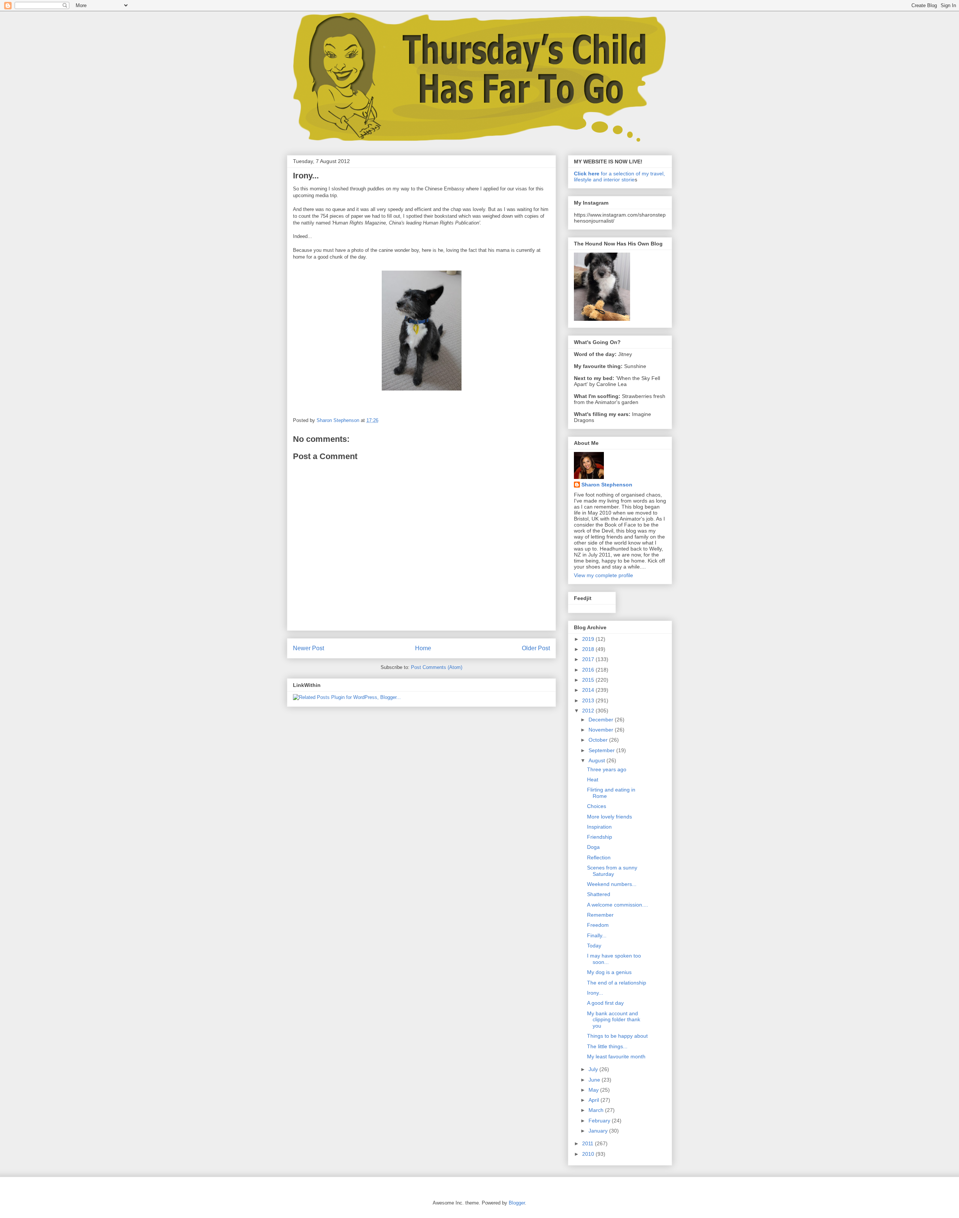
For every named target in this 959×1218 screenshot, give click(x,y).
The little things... (607, 1046)
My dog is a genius (609, 972)
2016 (589, 670)
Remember (600, 915)
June (595, 1080)
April (594, 1100)
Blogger (517, 1203)
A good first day (605, 1003)
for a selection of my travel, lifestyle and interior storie (619, 177)
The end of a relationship (616, 983)
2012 (589, 711)
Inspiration (599, 827)
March (597, 1110)
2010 (589, 1154)
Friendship (599, 837)
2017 (589, 659)
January (599, 1131)
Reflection (599, 857)
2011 (588, 1143)
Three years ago (606, 769)
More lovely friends (609, 817)
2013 (589, 700)
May (594, 1090)
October (599, 740)
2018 (589, 649)
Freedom (598, 925)
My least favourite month (616, 1056)
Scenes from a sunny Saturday (612, 871)
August (597, 760)
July (594, 1069)
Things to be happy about (617, 1036)
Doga (593, 847)
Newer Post (308, 648)
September (602, 750)
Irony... (595, 993)
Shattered (598, 894)
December (602, 720)
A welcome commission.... (617, 905)
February (600, 1121)
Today (594, 946)
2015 (589, 680)
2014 (589, 690)
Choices (596, 806)
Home (423, 648)
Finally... (596, 935)
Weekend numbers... (611, 884)
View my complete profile (603, 575)
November (602, 730)
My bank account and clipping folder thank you (613, 1019)
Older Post (536, 648)
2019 (589, 639)
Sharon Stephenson (606, 485)
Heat (592, 780)
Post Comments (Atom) (436, 667)
